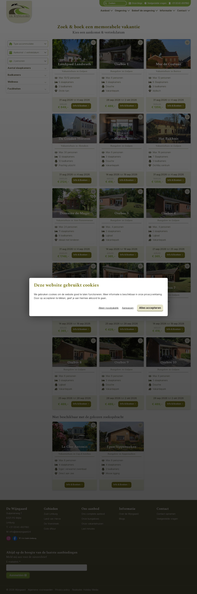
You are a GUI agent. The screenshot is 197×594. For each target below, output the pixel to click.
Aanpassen (128, 307)
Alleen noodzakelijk (109, 307)
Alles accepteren (150, 307)
